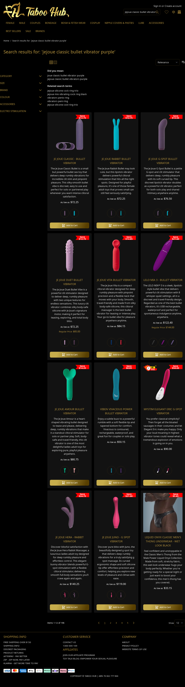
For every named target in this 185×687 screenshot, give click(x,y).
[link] (99, 623)
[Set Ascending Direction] (183, 62)
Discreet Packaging (15, 649)
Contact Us (69, 642)
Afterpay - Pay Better (15, 656)
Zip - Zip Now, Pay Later (17, 659)
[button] (21, 64)
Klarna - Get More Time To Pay (21, 663)
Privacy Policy (130, 645)
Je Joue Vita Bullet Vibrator (116, 280)
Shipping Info (11, 645)
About (126, 642)
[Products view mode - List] (55, 62)
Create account (173, 6)
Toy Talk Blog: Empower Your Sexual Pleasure (90, 658)
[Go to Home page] (36, 10)
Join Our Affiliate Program (79, 655)
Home (6, 40)
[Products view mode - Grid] (51, 62)
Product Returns (14, 652)
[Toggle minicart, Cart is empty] (179, 12)
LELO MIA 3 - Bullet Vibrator (162, 280)
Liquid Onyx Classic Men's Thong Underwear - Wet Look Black (163, 541)
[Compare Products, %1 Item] (173, 12)
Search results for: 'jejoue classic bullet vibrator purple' (39, 40)
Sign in (157, 6)
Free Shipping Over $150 (17, 642)
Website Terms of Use (134, 649)
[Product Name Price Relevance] (168, 62)
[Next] (133, 623)
